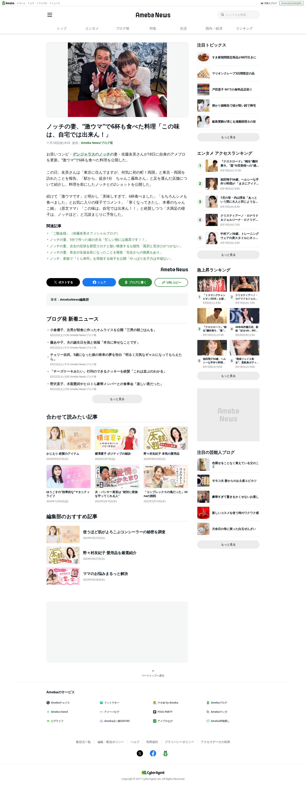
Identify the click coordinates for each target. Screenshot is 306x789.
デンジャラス (84, 154)
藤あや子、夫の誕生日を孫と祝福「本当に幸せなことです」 (95, 342)
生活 (183, 28)
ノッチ (104, 154)
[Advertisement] (84, 632)
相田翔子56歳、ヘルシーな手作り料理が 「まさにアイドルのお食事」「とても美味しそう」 (239, 185)
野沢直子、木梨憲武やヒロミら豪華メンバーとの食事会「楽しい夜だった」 (106, 384)
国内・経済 (214, 28)
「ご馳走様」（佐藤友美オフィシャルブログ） (85, 233)
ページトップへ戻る (153, 675)
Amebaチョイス (60, 702)
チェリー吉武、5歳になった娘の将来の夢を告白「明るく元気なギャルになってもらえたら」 (116, 356)
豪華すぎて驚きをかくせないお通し (235, 497)
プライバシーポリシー (179, 742)
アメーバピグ (111, 712)
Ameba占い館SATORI (117, 721)
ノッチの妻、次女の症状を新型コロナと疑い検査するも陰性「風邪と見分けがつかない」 (116, 246)
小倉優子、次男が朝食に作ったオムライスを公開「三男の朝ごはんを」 (103, 330)
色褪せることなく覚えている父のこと (235, 464)
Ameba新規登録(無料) (291, 3)
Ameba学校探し (220, 721)
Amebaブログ (219, 702)
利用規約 (152, 742)
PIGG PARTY (165, 712)
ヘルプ (135, 742)
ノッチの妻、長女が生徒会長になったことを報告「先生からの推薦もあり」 (106, 252)
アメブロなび (165, 721)
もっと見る (117, 399)
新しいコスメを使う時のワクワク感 (235, 513)
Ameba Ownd (59, 712)
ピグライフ (57, 721)
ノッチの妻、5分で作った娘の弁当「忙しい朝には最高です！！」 (99, 239)
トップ (62, 28)
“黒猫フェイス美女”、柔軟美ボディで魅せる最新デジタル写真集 (247, 364)
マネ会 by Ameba (168, 702)
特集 (153, 28)
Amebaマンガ (219, 712)
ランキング (244, 28)
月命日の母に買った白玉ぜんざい (234, 529)
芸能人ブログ (270, 3)
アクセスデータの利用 (215, 742)
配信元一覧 (83, 742)
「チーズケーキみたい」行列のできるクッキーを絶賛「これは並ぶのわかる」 (108, 371)
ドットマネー (111, 702)
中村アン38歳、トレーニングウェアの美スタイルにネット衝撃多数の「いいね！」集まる (239, 240)
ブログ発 (122, 28)
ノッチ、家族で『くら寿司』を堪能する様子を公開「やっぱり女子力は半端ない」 (111, 258)
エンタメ (92, 28)
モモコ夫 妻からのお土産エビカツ (234, 481)
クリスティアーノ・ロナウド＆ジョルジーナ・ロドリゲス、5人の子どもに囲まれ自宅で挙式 (239, 221)
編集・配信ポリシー (111, 742)
